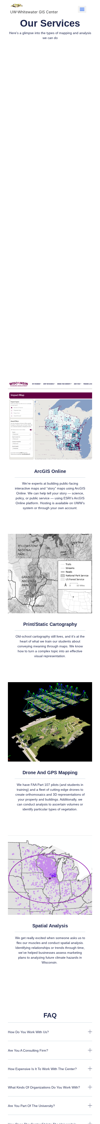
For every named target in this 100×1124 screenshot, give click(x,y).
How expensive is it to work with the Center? (42, 1069)
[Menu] (82, 9)
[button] (50, 1035)
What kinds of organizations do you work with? (44, 1087)
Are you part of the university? (31, 1106)
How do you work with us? (28, 1032)
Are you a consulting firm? (28, 1050)
